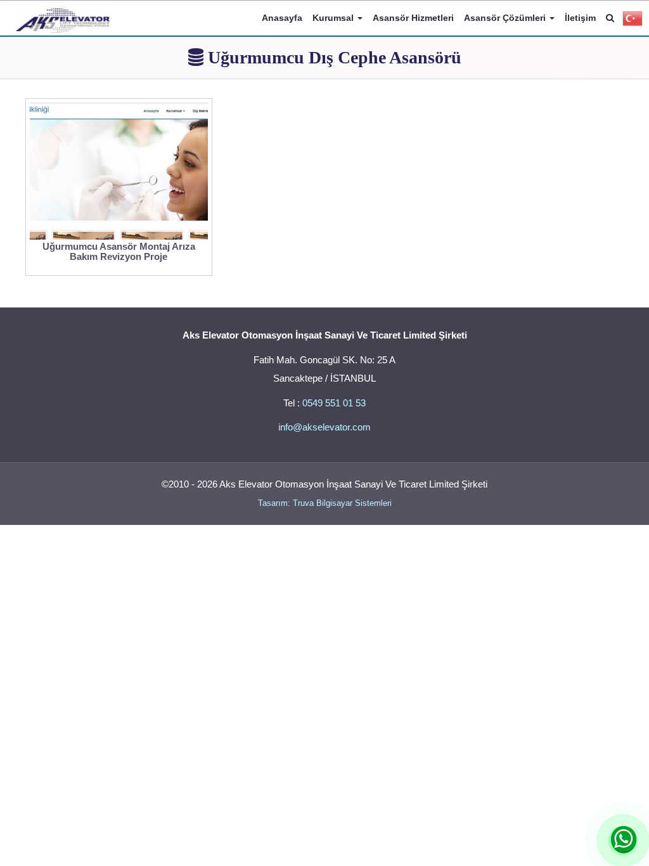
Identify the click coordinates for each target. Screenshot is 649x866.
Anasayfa (282, 18)
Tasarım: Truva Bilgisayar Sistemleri (325, 503)
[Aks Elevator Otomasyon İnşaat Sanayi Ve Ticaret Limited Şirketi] (63, 16)
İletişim (580, 18)
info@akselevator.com (324, 427)
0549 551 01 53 (334, 402)
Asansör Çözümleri (506, 18)
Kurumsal (334, 18)
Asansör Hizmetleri (413, 18)
